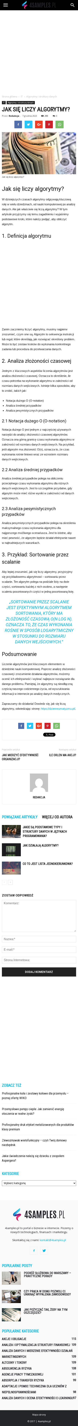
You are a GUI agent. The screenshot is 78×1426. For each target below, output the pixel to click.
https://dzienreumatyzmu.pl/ (58, 708)
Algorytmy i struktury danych (21, 102)
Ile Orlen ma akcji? (62, 755)
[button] (72, 5)
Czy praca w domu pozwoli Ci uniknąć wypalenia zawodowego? (47, 1293)
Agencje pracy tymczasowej (22, 1374)
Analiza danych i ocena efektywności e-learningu (37, 1398)
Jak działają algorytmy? (40, 845)
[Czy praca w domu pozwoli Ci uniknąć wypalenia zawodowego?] (11, 1296)
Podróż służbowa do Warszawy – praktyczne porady (47, 1274)
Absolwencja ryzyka (17, 1368)
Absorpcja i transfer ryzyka (23, 1380)
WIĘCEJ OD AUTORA (57, 817)
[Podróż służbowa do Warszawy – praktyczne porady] (11, 1278)
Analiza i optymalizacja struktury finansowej (36, 1345)
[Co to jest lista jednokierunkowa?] (11, 868)
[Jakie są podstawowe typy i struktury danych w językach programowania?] (11, 831)
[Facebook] (34, 1251)
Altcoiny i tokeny (14, 1362)
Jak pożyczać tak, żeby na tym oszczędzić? (45, 1311)
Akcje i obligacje (14, 1339)
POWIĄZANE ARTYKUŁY (19, 817)
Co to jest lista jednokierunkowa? (48, 864)
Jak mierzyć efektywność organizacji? (20, 757)
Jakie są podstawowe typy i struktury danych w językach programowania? (45, 831)
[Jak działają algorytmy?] (11, 849)
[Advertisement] (39, 51)
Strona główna (9, 96)
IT (4, 102)
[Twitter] (44, 1251)
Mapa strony (39, 1414)
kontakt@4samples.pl (53, 1240)
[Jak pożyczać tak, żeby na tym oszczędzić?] (11, 1314)
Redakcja (14, 115)
